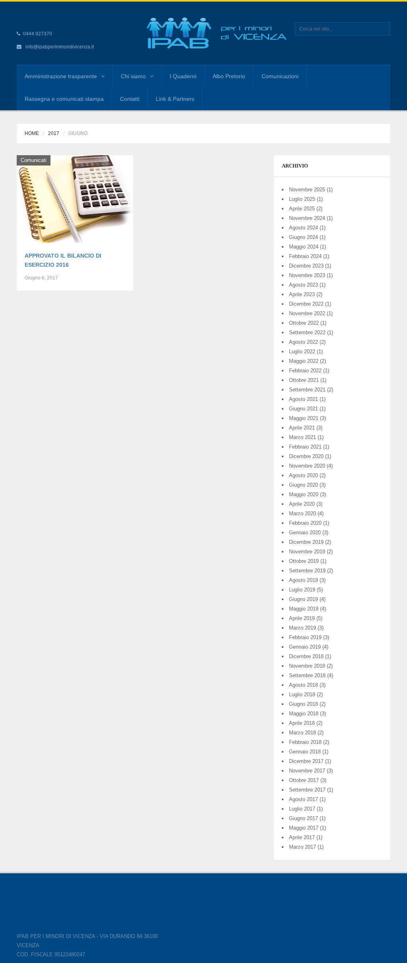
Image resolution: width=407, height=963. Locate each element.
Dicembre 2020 (306, 456)
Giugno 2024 (303, 237)
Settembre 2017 (307, 790)
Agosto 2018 (303, 685)
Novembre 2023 (307, 275)
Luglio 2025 (302, 199)
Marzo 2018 (302, 733)
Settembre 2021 (307, 390)
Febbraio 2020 (305, 523)
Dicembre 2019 (306, 542)
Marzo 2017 (302, 847)
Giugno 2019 (303, 599)
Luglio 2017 (302, 809)
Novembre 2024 (307, 218)
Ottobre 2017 (304, 780)
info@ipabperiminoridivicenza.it (59, 47)
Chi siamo (133, 76)
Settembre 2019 (307, 571)
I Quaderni (183, 76)
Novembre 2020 (307, 466)
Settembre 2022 (307, 332)
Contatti (130, 99)
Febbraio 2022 (305, 371)
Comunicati (34, 160)
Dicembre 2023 (306, 266)
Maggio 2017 (303, 828)
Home (32, 133)
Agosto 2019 (303, 580)
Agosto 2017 (303, 799)
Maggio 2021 (303, 418)
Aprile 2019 (302, 618)
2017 (53, 133)
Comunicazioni (280, 76)
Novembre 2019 (307, 552)
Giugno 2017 (303, 818)
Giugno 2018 (303, 704)
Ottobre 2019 (304, 561)
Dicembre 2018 (306, 656)
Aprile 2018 (302, 723)
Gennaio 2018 (305, 752)
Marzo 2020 (302, 513)
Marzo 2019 (302, 628)
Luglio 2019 (302, 590)
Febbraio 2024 (305, 256)
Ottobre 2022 (304, 323)
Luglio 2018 (302, 694)
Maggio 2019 (303, 609)
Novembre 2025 (307, 190)
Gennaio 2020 (305, 532)
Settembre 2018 (307, 675)
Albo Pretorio (229, 76)
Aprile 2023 (302, 294)
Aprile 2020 (302, 504)
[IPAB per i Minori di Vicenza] (244, 33)
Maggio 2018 (303, 713)
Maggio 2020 (303, 494)
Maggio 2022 (303, 361)
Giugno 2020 (303, 485)
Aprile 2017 (302, 837)
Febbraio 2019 (305, 637)
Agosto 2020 (303, 475)
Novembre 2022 (307, 313)
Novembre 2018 (307, 666)
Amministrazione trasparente (61, 76)
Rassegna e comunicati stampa (64, 99)
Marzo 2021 (302, 437)
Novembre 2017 (307, 771)
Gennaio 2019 (305, 647)
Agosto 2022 (303, 342)
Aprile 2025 (302, 209)
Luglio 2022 (302, 351)
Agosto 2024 (303, 228)
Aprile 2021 (302, 428)
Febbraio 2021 (305, 447)
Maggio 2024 (303, 247)
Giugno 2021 (303, 409)
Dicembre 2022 (306, 304)
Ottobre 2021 (304, 380)
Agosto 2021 (303, 399)
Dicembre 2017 (306, 761)
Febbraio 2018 (305, 742)
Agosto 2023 (303, 285)
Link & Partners (175, 99)
